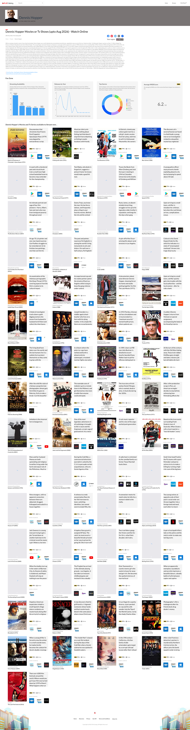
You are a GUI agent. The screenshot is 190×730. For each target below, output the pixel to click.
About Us (114, 719)
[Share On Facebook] (108, 36)
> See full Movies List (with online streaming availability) (18, 73)
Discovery (81, 718)
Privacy (88, 718)
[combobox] (120, 39)
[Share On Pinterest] (112, 36)
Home (166, 3)
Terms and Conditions (104, 718)
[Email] (119, 36)
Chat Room (183, 3)
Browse (174, 3)
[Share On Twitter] (115, 36)
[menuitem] (166, 3)
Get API (94, 718)
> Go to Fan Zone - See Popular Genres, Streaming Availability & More (21, 72)
